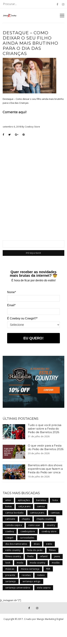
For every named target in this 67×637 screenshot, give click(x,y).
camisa (41, 506)
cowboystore (28, 531)
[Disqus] (33, 184)
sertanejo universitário (17, 587)
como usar (34, 525)
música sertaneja (30, 568)
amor (8, 500)
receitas (26, 575)
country (51, 525)
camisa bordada (14, 512)
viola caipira (44, 587)
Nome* (11, 292)
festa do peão (35, 550)
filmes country (13, 556)
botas (8, 506)
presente (10, 575)
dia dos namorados (16, 543)
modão (56, 562)
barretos (41, 500)
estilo (49, 543)
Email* (11, 305)
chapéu (26, 518)
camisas (55, 512)
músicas (9, 568)
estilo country (12, 550)
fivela (30, 556)
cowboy (9, 531)
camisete (10, 518)
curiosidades (27, 537)
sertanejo (10, 581)
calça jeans (24, 506)
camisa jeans (37, 512)
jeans (57, 556)
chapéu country (44, 518)
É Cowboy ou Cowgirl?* (22, 318)
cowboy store (49, 531)
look (7, 562)
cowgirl (9, 537)
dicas (37, 543)
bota (55, 500)
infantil (44, 556)
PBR (48, 568)
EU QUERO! (33, 338)
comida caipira (13, 525)
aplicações (24, 500)
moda (20, 562)
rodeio (41, 575)
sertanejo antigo (32, 581)
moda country (37, 562)
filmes (52, 550)
